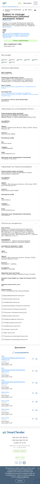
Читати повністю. (22, 477)
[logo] (13, 432)
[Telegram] (24, 463)
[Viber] (16, 463)
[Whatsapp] (20, 463)
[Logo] (4, 3)
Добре (20, 480)
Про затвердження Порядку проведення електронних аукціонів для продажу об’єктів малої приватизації (20, 94)
